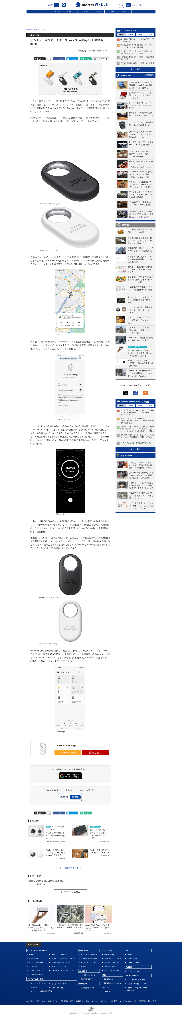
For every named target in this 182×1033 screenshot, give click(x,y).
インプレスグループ (127, 1001)
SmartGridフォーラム (59, 954)
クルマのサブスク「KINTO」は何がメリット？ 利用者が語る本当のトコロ (141, 134)
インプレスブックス (59, 984)
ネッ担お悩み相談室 (36, 974)
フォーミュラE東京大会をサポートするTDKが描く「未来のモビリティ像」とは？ (141, 214)
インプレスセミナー (59, 966)
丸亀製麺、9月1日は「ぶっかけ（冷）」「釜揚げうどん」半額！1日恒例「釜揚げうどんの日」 (137, 437)
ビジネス (71, 11)
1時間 (121, 34)
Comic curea (132, 958)
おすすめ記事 (126, 455)
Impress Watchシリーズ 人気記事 (135, 402)
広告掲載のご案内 (66, 1001)
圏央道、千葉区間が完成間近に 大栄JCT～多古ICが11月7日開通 (140, 269)
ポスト (41, 59)
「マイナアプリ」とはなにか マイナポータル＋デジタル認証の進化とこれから (142, 505)
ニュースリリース (36, 884)
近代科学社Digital (87, 988)
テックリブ (106, 988)
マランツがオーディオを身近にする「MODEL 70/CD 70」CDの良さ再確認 (141, 194)
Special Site (126, 75)
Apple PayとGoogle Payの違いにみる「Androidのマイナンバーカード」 (98, 927)
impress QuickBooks (135, 962)
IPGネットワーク (132, 976)
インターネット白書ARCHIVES (40, 991)
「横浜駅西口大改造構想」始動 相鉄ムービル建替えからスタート (71, 927)
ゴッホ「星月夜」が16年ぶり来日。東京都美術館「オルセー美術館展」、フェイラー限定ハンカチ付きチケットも (137, 412)
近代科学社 (83, 984)
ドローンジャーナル (36, 970)
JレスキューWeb (110, 966)
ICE (127, 950)
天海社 (130, 954)
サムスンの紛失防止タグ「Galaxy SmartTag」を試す (56, 835)
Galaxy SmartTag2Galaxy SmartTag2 (45, 881)
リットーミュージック (89, 954)
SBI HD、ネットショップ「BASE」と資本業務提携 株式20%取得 (140, 363)
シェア (61, 59)
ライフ (84, 11)
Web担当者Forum (35, 958)
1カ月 (150, 34)
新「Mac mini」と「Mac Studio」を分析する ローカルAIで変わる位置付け (140, 353)
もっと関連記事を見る (69, 868)
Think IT (32, 954)
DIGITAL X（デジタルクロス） (63, 970)
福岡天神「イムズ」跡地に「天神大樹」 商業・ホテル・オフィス (139, 330)
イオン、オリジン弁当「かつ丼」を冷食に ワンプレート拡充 (140, 320)
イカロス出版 (107, 950)
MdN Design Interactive (112, 983)
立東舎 (83, 966)
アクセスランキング (129, 30)
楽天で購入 (95, 752)
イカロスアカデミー (111, 970)
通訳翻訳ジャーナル (111, 962)
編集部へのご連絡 (82, 1001)
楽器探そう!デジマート (89, 958)
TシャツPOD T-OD (88, 962)
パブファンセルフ (134, 971)
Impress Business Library (61, 962)
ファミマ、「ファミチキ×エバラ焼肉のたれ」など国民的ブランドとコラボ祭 (140, 279)
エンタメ (98, 11)
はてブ (74, 59)
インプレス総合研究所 (37, 962)
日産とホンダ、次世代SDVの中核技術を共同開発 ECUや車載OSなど (140, 259)
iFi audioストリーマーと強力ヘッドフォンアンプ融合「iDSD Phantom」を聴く (141, 174)
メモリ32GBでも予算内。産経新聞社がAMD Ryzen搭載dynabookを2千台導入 (141, 85)
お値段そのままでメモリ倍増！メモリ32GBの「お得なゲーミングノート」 (141, 95)
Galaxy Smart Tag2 (65, 745)
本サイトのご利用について (35, 1001)
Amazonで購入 (68, 752)
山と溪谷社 (83, 971)
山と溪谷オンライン (88, 975)
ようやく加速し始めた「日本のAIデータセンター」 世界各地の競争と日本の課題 (141, 475)
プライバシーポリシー (100, 1001)
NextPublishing (57, 988)
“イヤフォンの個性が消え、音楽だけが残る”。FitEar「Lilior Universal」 (140, 154)
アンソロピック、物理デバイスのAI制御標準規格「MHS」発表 (140, 300)
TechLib (107, 992)
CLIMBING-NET (86, 979)
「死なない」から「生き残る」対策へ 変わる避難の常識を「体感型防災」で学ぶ (140, 465)
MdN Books (108, 979)
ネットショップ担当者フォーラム (64, 958)
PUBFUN (129, 967)
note (87, 59)
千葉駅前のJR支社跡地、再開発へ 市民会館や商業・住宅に (140, 289)
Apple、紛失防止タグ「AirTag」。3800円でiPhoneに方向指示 (55, 852)
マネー (111, 11)
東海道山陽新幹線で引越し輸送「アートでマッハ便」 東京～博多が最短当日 (140, 240)
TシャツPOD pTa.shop (136, 980)
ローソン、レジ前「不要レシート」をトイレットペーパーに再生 (140, 310)
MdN (104, 975)
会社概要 (113, 1001)
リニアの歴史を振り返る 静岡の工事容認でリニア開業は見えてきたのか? (141, 495)
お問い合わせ (53, 1001)
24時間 (130, 34)
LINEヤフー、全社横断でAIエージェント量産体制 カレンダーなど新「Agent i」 (140, 373)
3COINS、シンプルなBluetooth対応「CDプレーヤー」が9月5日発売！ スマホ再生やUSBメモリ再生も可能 (137, 420)
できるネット (34, 987)
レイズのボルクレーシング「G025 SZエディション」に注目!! (141, 105)
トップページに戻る (70, 892)
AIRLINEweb (109, 954)
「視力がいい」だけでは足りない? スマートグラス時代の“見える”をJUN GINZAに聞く (141, 485)
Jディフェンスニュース (112, 958)
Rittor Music (83, 950)
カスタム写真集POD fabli (137, 984)
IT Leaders (33, 966)
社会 (125, 11)
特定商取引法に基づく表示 (146, 1001)
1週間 (140, 34)
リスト (49, 59)
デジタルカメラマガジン (38, 983)
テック (57, 11)
